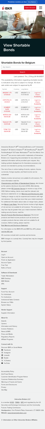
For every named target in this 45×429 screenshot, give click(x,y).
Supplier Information (8, 313)
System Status (6, 305)
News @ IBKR (5, 331)
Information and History (9, 326)
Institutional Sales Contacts (10, 300)
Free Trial (4, 265)
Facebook (7, 350)
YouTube (6, 363)
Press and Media (7, 334)
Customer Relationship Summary (12, 379)
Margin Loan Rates (10, 204)
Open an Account (7, 257)
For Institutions (6, 297)
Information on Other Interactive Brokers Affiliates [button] (20, 420)
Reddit (5, 358)
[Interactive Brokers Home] (7, 8)
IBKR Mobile (5, 281)
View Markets (32, 2)
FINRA (17, 402)
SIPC (22, 402)
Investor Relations (7, 329)
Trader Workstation (7, 276)
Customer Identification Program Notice (14, 377)
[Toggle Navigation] (40, 8)
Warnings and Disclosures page (32, 194)
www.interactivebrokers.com (17, 413)
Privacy (3, 387)
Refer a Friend (6, 268)
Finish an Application (8, 260)
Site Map (4, 390)
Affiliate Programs (7, 339)
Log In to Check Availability (37, 95)
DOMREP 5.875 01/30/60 (7, 109)
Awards (3, 321)
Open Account (30, 8)
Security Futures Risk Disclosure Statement (16, 215)
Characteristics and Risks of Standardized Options (18, 183)
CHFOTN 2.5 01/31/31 (7, 101)
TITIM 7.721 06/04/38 (7, 130)
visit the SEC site (7, 232)
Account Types (6, 263)
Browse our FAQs (7, 302)
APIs (2, 284)
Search (22, 72)
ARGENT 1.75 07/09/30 (7, 94)
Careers (4, 324)
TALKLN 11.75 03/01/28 (7, 123)
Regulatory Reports (7, 337)
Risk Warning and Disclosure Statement (14, 225)
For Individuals (6, 294)
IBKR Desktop (6, 278)
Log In (3, 255)
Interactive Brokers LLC (23, 399)
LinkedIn (6, 355)
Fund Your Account (7, 292)
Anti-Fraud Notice (7, 374)
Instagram (6, 353)
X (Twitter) (6, 361)
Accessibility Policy (7, 371)
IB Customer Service (18, 189)
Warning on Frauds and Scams (11, 382)
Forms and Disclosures (9, 385)
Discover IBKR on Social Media (11, 347)
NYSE (12, 402)
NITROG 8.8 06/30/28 (7, 116)
